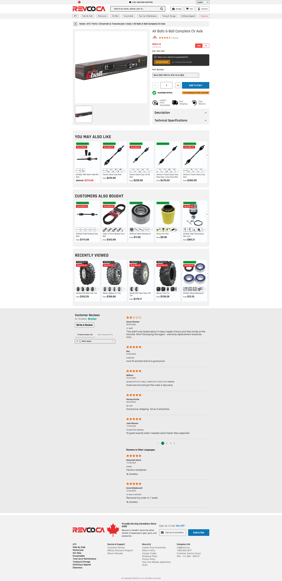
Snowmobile (128, 16)
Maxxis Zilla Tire (162, 293)
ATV (75, 16)
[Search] (161, 8)
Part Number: (158, 69)
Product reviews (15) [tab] (85, 334)
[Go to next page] (175, 443)
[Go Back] (75, 24)
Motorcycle (102, 16)
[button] (165, 37)
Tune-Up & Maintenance (148, 16)
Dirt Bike (115, 16)
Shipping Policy (149, 556)
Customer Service (116, 547)
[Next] (124, 170)
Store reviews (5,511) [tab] (105, 334)
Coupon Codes (149, 553)
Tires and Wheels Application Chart (156, 564)
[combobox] (136, 8)
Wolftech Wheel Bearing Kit (140, 234)
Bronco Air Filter (162, 234)
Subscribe (198, 532)
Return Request (115, 553)
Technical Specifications (171, 120)
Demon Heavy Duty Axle (112, 175)
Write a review (84, 325)
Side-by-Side (87, 16)
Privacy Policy (148, 559)
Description (162, 113)
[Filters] (77, 341)
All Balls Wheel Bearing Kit (193, 293)
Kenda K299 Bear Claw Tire (86, 293)
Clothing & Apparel (188, 16)
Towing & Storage (169, 16)
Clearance (204, 16)
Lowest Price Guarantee (154, 547)
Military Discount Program (120, 550)
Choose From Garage (183, 62)
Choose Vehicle (162, 62)
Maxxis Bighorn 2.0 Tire (112, 293)
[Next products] (207, 155)
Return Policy (148, 550)
